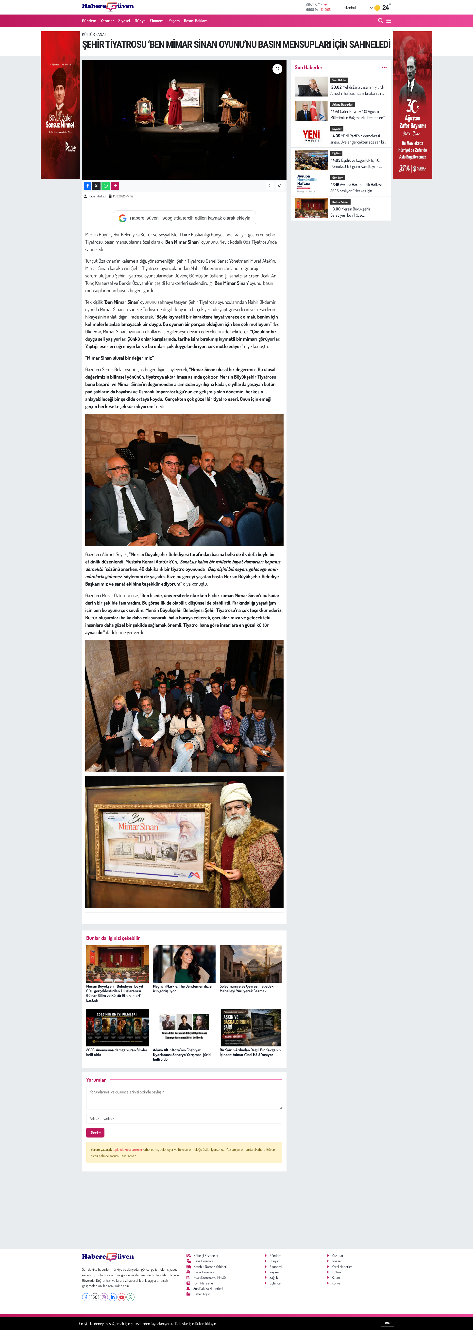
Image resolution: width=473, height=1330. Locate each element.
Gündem (89, 20)
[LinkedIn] (113, 1297)
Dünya (140, 20)
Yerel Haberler (342, 1266)
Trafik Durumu (203, 1272)
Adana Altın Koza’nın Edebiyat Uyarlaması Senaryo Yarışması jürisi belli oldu (182, 1054)
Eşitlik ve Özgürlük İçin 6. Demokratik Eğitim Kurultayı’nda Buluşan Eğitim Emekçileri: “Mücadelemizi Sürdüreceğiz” (355, 164)
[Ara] (381, 21)
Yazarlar (107, 20)
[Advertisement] (184, 1210)
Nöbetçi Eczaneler (206, 1255)
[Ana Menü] (387, 21)
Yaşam (174, 20)
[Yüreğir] (60, 104)
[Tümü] (384, 67)
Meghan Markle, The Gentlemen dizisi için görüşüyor (182, 988)
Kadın (336, 1277)
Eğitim (336, 153)
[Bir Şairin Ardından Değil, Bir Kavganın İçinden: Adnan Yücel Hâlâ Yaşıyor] (251, 1027)
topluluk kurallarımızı (128, 1149)
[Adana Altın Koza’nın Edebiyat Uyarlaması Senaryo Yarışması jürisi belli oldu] (184, 1027)
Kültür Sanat (94, 34)
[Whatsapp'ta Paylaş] (105, 186)
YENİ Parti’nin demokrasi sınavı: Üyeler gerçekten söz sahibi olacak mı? (357, 139)
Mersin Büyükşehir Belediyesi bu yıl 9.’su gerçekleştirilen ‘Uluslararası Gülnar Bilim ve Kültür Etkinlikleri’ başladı (114, 993)
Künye (336, 1283)
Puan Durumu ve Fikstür (210, 1277)
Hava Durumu (203, 1261)
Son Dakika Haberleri (208, 1288)
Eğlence (275, 1283)
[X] (95, 1297)
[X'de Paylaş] (96, 186)
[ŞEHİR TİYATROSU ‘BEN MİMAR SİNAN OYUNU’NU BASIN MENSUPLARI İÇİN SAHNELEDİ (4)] (184, 705)
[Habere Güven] (108, 7)
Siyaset (124, 20)
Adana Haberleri (342, 104)
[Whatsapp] (130, 1297)
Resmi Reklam (196, 20)
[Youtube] (122, 1297)
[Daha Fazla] (115, 186)
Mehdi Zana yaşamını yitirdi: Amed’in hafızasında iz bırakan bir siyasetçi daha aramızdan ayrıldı (357, 90)
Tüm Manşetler (203, 1283)
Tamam (387, 1323)
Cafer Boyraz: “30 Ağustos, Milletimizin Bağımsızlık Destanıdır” (357, 114)
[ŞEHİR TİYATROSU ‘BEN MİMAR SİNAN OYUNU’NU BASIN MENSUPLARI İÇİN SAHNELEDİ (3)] (184, 479)
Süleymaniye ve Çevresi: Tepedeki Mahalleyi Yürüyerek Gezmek (247, 988)
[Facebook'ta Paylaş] (87, 186)
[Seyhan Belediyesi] (412, 104)
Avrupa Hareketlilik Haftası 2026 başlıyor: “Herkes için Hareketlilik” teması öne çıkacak (356, 188)
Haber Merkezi (97, 196)
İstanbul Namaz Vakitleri (210, 1266)
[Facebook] (86, 1297)
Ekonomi (157, 20)
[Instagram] (104, 1297)
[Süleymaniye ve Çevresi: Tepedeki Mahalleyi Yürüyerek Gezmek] (251, 963)
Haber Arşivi (201, 1294)
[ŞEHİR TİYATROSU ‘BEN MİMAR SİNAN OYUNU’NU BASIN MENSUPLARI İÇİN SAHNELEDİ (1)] (184, 841)
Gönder (95, 1132)
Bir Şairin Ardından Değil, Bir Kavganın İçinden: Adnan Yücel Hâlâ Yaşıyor (250, 1052)
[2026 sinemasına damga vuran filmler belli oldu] (117, 1027)
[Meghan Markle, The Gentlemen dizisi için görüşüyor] (184, 963)
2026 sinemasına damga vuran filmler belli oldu (116, 1052)
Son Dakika (339, 80)
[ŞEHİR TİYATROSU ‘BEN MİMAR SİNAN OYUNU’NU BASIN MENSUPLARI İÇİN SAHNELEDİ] (184, 120)
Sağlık (274, 1277)
